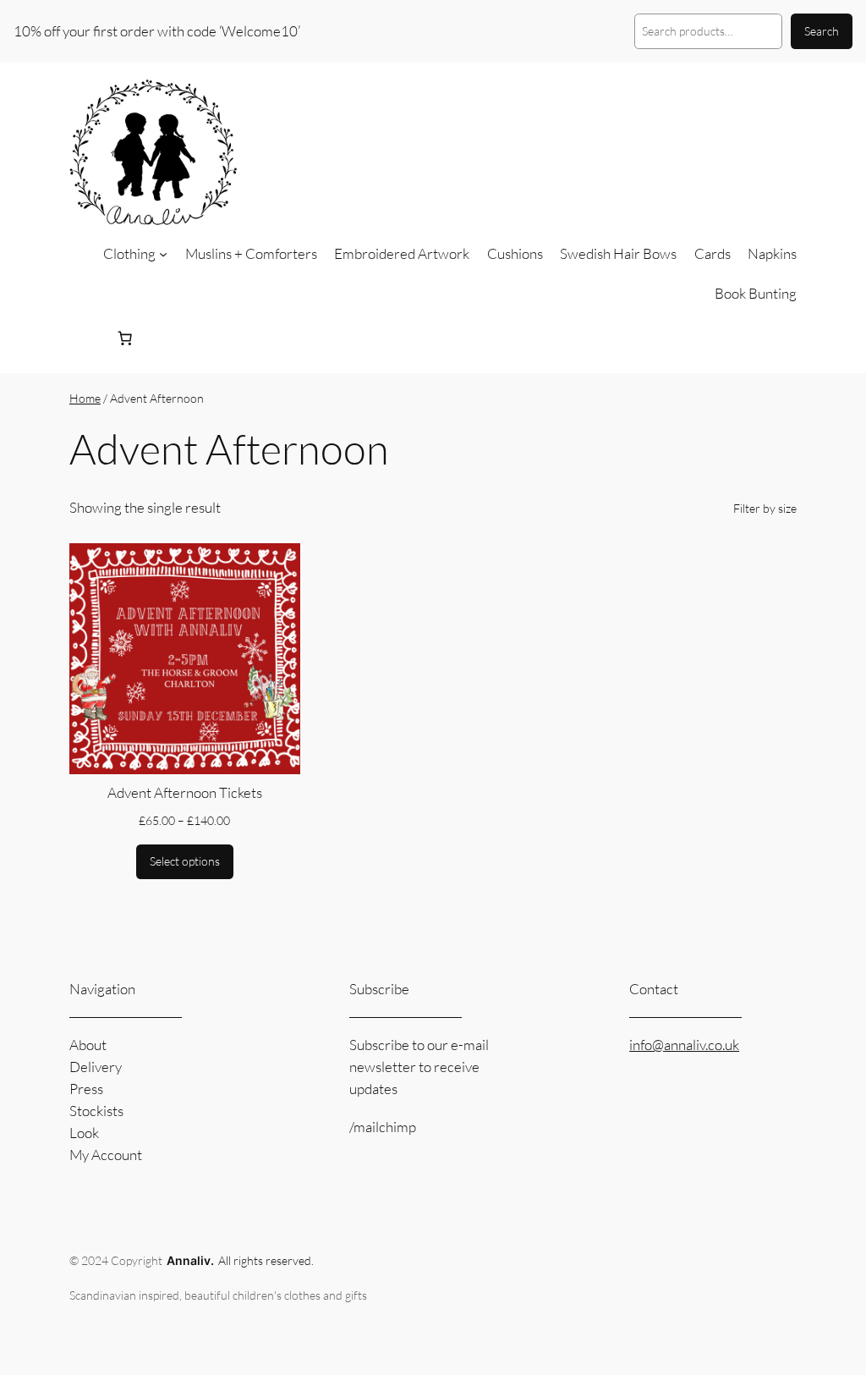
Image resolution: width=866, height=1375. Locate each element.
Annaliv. (190, 1260)
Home (85, 398)
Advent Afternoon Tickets (184, 792)
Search (821, 31)
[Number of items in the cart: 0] (124, 338)
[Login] (83, 339)
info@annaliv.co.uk (684, 1044)
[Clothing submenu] (163, 254)
